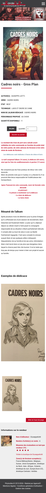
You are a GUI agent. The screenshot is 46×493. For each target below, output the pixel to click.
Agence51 (37, 483)
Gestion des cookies (23, 488)
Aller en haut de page (36, 420)
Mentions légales (9, 486)
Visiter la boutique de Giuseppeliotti (29, 454)
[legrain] (23, 14)
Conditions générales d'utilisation (29, 486)
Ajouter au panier (18, 135)
